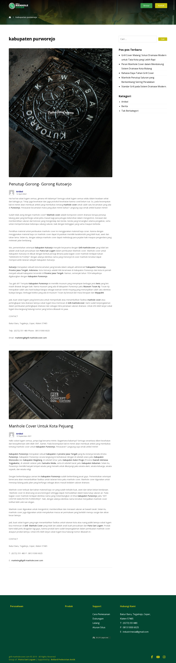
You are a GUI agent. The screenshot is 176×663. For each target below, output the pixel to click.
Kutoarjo (13, 267)
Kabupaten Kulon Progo (73, 460)
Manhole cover (53, 215)
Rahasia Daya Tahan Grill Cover (137, 73)
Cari (162, 39)
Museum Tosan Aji (91, 286)
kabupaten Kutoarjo (44, 247)
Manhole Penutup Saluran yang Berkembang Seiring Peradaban (138, 79)
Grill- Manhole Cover (33, 525)
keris (98, 283)
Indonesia (33, 270)
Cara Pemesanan (101, 614)
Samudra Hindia (49, 463)
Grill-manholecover (87, 247)
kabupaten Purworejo (38, 283)
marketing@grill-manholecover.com (31, 337)
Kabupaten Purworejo (96, 267)
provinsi (61, 454)
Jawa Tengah (22, 270)
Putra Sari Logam (47, 250)
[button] (152, 657)
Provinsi (12, 270)
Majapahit (99, 292)
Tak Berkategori (129, 110)
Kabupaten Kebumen (91, 463)
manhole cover (70, 204)
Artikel (19, 191)
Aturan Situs (99, 627)
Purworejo (15, 207)
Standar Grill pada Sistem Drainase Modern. (143, 86)
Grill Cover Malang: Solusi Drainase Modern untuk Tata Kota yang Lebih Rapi (143, 57)
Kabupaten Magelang (32, 460)
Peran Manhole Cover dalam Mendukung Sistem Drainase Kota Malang (142, 66)
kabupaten (51, 454)
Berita (124, 106)
